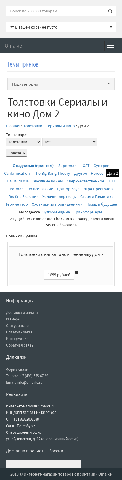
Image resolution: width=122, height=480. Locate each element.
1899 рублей (59, 274)
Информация (17, 338)
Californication (17, 173)
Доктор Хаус (68, 188)
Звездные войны (48, 181)
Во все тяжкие (40, 188)
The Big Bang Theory (52, 173)
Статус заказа (18, 325)
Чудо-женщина (56, 212)
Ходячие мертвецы (59, 196)
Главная (13, 125)
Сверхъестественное (85, 181)
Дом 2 (112, 173)
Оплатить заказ (19, 332)
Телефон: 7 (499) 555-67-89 (27, 375)
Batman (17, 188)
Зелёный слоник (23, 196)
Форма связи (17, 369)
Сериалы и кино (60, 125)
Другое (80, 173)
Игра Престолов (98, 188)
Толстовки (32, 125)
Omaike (13, 45)
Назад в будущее (101, 204)
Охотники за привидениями (57, 204)
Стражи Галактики (97, 196)
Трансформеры (88, 212)
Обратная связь (19, 345)
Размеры (13, 319)
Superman (67, 165)
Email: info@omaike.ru (24, 382)
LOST (85, 165)
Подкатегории (25, 84)
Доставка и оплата (22, 312)
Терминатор (16, 204)
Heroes (97, 173)
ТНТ (111, 181)
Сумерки (102, 165)
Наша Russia (18, 181)
